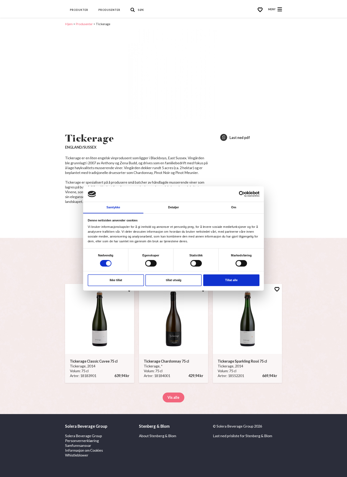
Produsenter (109, 9)
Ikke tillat (116, 280)
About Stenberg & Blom (157, 436)
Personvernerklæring (82, 440)
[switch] (151, 263)
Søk (141, 9)
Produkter (79, 9)
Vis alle (173, 397)
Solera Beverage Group (83, 436)
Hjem (69, 24)
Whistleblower (76, 455)
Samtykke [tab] (113, 207)
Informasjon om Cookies (84, 450)
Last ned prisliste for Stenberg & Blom (242, 436)
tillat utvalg (173, 280)
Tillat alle (231, 280)
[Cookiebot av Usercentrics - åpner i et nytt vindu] (241, 194)
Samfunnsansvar (78, 445)
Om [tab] (233, 207)
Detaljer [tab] (173, 207)
